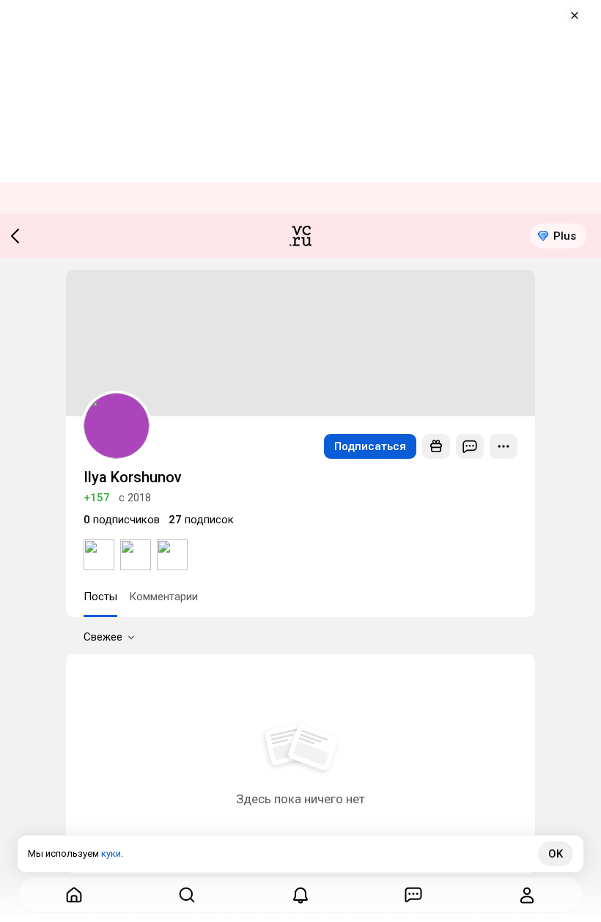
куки (111, 853)
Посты (100, 596)
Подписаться (370, 446)
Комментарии (163, 596)
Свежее (103, 636)
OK (555, 853)
